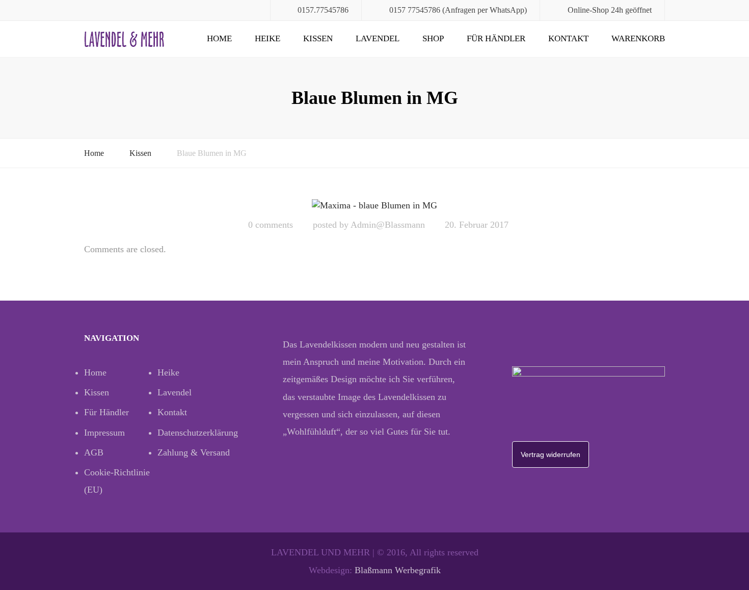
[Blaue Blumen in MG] (374, 205)
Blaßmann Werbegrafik (398, 570)
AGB (93, 452)
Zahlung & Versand (193, 452)
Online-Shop (588, 10)
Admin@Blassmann (388, 225)
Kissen (318, 38)
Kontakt (568, 38)
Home (219, 38)
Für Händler (496, 38)
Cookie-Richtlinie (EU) (117, 481)
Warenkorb (638, 38)
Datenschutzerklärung (194, 432)
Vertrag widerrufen (550, 454)
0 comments (270, 225)
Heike (267, 38)
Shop (433, 38)
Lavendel (377, 38)
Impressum (104, 432)
